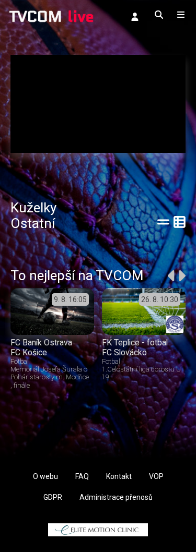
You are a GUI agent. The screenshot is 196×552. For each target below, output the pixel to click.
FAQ (82, 476)
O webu (45, 476)
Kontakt (119, 476)
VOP (156, 476)
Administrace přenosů (116, 497)
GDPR (52, 497)
